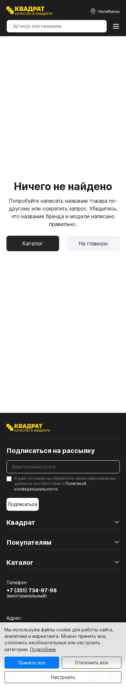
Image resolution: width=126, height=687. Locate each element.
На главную (93, 243)
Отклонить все (91, 662)
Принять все (32, 662)
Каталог (32, 243)
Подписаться (22, 504)
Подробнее (43, 649)
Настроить (63, 677)
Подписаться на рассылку (50, 451)
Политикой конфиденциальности (50, 486)
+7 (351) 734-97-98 (31, 590)
